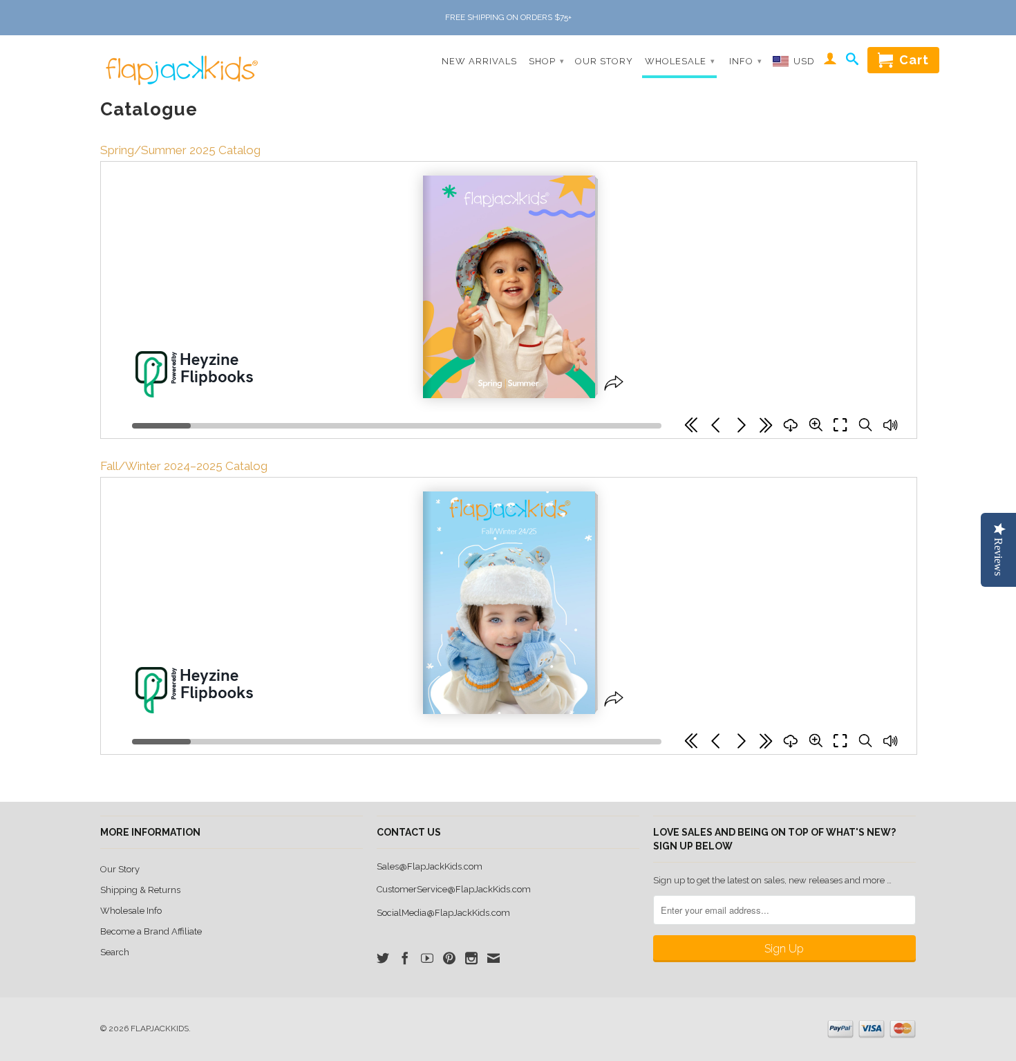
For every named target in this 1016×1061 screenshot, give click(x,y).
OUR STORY (604, 61)
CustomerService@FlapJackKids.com (454, 889)
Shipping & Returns (140, 890)
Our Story (120, 869)
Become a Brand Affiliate (151, 931)
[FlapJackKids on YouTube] (427, 958)
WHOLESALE (680, 61)
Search (114, 952)
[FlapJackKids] (178, 61)
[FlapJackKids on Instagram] (471, 958)
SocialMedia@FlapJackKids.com (443, 913)
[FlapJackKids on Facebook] (405, 958)
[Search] (852, 62)
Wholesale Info (131, 910)
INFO (745, 61)
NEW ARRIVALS (479, 61)
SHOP (547, 61)
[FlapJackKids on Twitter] (383, 958)
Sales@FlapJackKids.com (429, 866)
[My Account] (830, 61)
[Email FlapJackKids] (493, 958)
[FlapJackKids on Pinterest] (449, 958)
